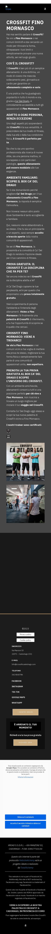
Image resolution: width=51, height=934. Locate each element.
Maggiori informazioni (25, 606)
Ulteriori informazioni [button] (25, 777)
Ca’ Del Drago (22, 101)
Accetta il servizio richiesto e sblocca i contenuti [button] (25, 824)
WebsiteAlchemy (27, 860)
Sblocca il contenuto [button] (25, 817)
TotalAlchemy (27, 867)
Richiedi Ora (25, 742)
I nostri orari (25, 712)
